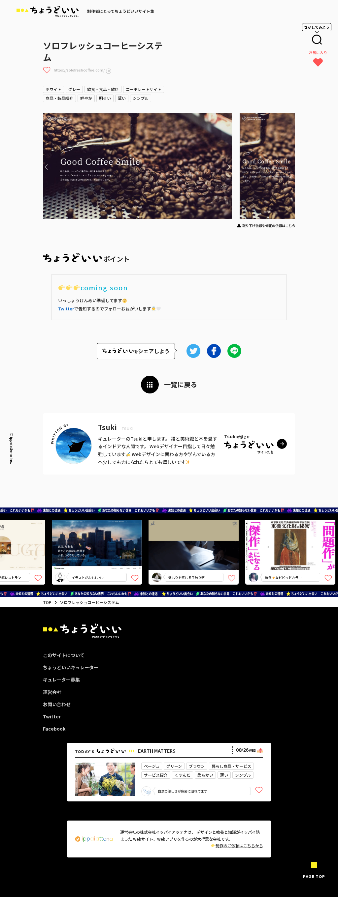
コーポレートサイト (143, 89)
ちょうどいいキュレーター (70, 667)
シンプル (141, 98)
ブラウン (197, 766)
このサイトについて (63, 655)
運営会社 (52, 692)
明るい (105, 98)
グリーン (174, 766)
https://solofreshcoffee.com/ (79, 69)
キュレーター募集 (61, 679)
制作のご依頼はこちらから (239, 845)
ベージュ (151, 766)
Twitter (66, 308)
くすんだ (182, 775)
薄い (122, 98)
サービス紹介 (156, 775)
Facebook (54, 728)
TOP (47, 602)
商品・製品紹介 (59, 98)
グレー (74, 89)
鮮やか (86, 98)
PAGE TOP (314, 877)
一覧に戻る (180, 384)
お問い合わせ (57, 704)
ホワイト (53, 89)
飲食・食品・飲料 (103, 89)
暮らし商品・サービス (231, 766)
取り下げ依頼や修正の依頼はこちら (268, 225)
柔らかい (205, 775)
